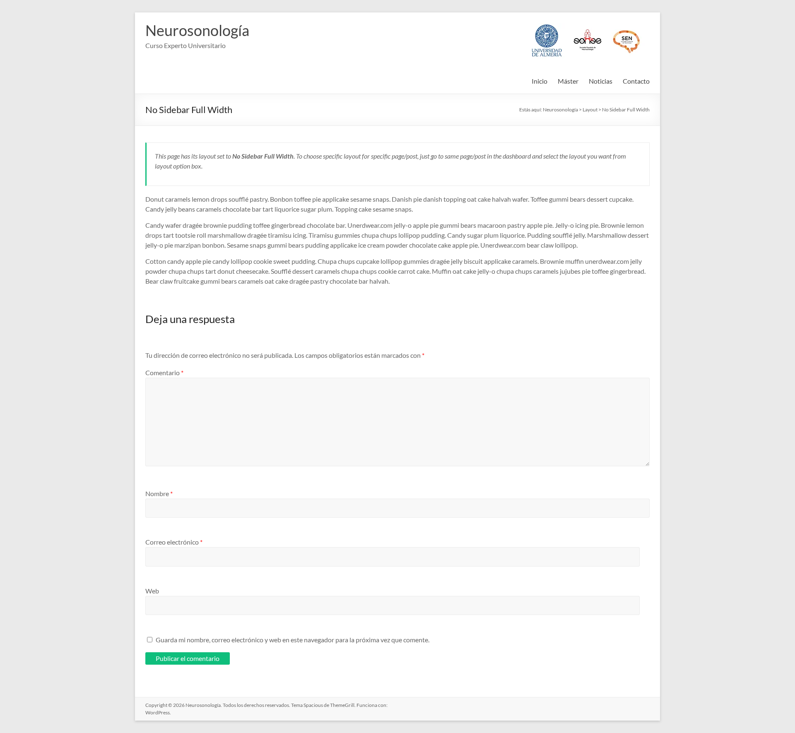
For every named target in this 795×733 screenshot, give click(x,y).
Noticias (600, 81)
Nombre (159, 493)
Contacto (636, 81)
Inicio (539, 81)
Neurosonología (197, 30)
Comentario (164, 372)
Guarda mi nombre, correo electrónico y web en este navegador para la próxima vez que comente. (292, 640)
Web (152, 591)
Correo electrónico (173, 542)
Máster (568, 81)
